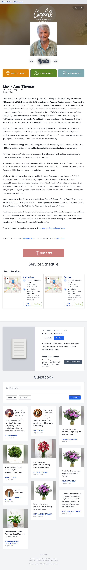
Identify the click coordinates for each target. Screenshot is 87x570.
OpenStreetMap (46, 564)
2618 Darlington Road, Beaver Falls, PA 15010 (34, 297)
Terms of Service (49, 560)
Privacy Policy (37, 560)
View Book (47, 338)
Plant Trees (37, 304)
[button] (13, 282)
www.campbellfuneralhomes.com (52, 228)
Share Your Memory (73, 362)
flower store (60, 238)
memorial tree (28, 238)
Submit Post (75, 397)
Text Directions (28, 304)
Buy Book (59, 338)
